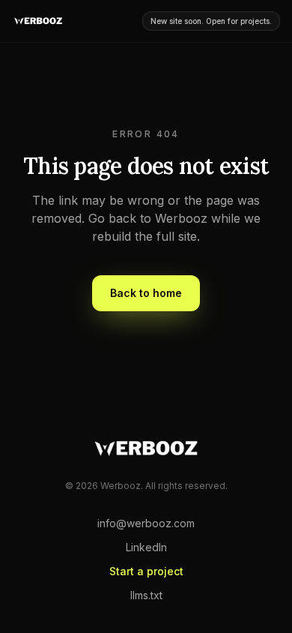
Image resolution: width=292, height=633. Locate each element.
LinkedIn (146, 547)
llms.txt (146, 595)
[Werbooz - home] (38, 21)
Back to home (146, 292)
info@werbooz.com (146, 523)
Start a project (146, 571)
